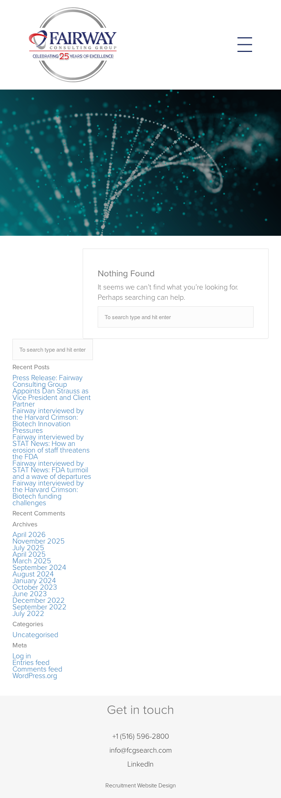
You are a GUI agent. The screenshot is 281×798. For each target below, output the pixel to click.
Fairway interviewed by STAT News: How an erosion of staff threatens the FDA (51, 447)
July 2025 (28, 548)
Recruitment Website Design (140, 785)
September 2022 (39, 607)
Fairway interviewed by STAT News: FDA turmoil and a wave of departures (51, 470)
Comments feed (37, 669)
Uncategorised (35, 635)
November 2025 (38, 541)
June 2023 (29, 594)
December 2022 (38, 600)
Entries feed (30, 662)
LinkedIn (140, 764)
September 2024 (39, 567)
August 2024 (33, 574)
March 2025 (31, 561)
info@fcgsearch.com (140, 750)
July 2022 (28, 613)
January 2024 (34, 580)
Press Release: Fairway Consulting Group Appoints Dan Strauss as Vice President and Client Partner (51, 391)
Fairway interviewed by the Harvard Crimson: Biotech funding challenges (48, 493)
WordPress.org (34, 676)
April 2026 (29, 534)
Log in (21, 656)
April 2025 (29, 554)
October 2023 (34, 587)
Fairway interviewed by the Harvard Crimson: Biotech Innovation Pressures (48, 420)
